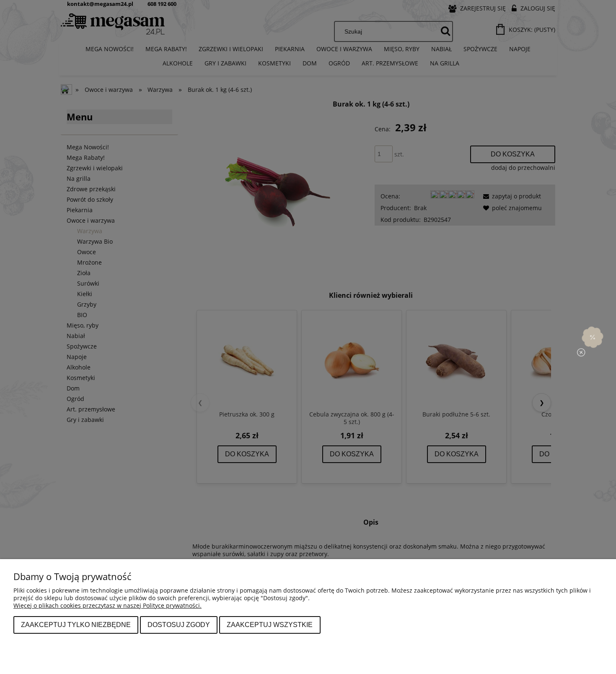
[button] (592, 337)
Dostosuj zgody (179, 624)
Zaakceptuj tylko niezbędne (76, 624)
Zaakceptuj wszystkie (270, 624)
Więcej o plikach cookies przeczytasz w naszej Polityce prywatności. (107, 605)
